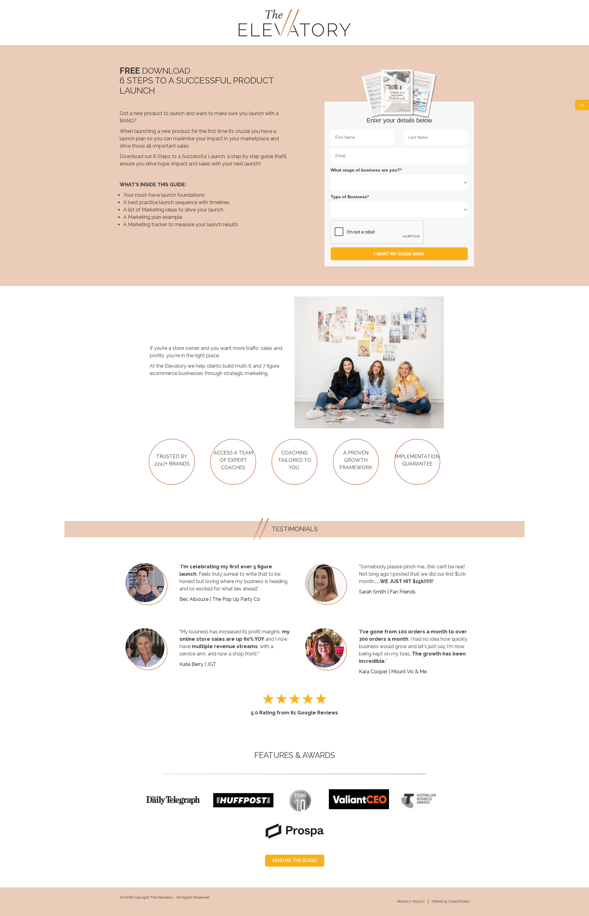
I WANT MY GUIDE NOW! (399, 253)
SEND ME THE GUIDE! (294, 860)
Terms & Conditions (450, 901)
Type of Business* (350, 196)
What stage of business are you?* (366, 170)
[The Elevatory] (294, 22)
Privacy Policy (411, 901)
